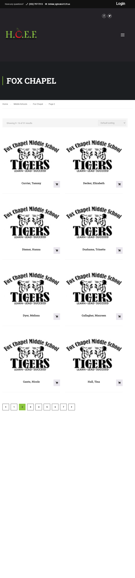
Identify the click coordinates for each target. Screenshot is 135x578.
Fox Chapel (38, 104)
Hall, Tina (94, 381)
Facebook (104, 16)
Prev (5, 407)
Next (71, 407)
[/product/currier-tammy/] (31, 156)
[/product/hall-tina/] (94, 355)
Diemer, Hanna (31, 249)
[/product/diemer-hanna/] (31, 222)
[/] (21, 37)
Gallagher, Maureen (94, 315)
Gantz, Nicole (31, 381)
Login (120, 3)
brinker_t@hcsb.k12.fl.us (59, 4)
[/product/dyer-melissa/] (31, 289)
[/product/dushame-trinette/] (94, 222)
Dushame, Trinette (93, 249)
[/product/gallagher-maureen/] (94, 289)
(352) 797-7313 (36, 4)
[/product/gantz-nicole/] (31, 355)
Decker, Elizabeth (94, 183)
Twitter (110, 16)
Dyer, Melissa (31, 315)
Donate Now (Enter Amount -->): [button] (57, 184)
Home (5, 104)
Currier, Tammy (31, 183)
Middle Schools (20, 104)
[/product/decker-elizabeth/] (94, 156)
